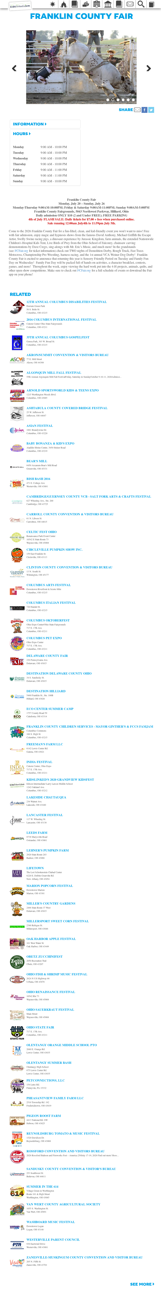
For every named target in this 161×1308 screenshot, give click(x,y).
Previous (16, 67)
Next (147, 67)
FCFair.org (21, 251)
